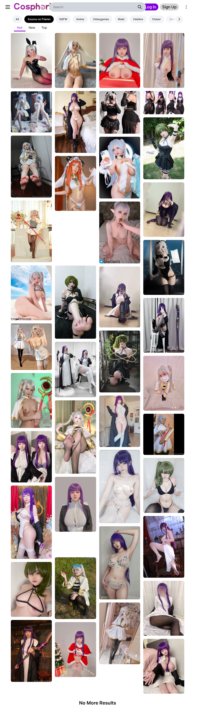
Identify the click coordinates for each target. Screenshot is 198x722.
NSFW (63, 19)
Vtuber (156, 19)
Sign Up (169, 7)
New (32, 27)
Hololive (138, 19)
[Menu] (186, 7)
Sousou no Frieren (39, 19)
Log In (150, 7)
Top (44, 27)
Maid (121, 19)
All (17, 19)
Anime (80, 19)
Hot (19, 27)
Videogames (101, 19)
